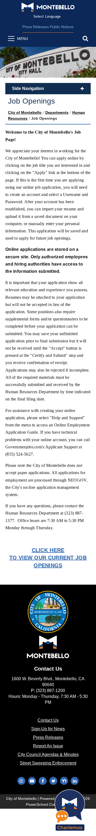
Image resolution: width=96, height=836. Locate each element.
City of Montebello (25, 112)
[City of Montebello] (48, 7)
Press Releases (35, 27)
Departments (57, 112)
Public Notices (62, 27)
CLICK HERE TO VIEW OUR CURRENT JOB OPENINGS (48, 557)
